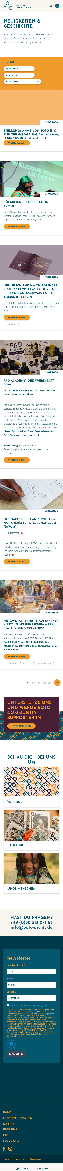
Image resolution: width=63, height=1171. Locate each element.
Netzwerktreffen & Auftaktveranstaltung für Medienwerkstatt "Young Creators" (31, 625)
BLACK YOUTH (11, 663)
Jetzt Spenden (21, 726)
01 (28, 683)
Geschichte (11, 75)
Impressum (19, 1158)
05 (49, 683)
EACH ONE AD (11, 324)
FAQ (5, 1135)
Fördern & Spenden (17, 1118)
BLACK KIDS (27, 663)
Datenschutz (35, 1158)
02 (33, 683)
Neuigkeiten (12, 69)
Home (7, 1112)
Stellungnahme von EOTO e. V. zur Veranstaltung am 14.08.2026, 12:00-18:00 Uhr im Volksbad (31, 134)
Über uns (10, 1129)
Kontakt (9, 1123)
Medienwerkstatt (44, 663)
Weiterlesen (16, 143)
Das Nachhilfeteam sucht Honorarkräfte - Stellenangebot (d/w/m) (31, 523)
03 (39, 683)
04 (44, 683)
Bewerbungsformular (15, 449)
